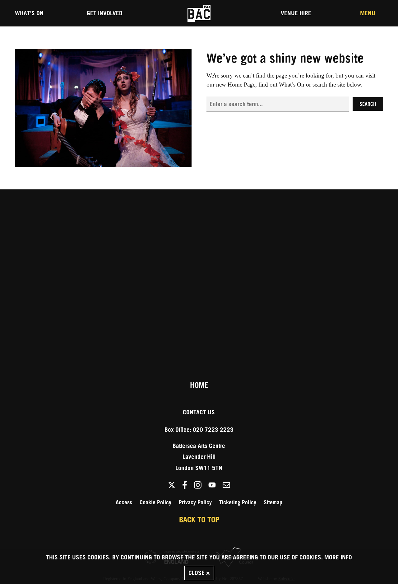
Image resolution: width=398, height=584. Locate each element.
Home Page (241, 84)
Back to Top (199, 519)
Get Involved (105, 12)
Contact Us (199, 412)
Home (199, 385)
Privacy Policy (195, 502)
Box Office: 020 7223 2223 (199, 429)
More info (338, 557)
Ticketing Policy (237, 502)
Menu (367, 12)
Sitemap (273, 502)
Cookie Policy (155, 502)
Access (124, 502)
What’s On (29, 12)
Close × (199, 572)
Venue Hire (296, 12)
